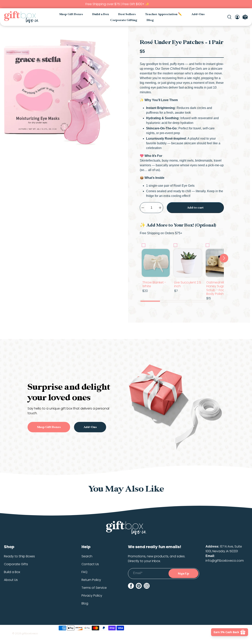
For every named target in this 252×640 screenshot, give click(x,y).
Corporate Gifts (16, 564)
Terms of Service (94, 587)
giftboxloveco (30, 633)
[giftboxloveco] (21, 17)
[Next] (224, 258)
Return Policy (91, 580)
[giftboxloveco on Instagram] (147, 586)
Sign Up (183, 573)
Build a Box (100, 14)
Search (87, 556)
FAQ (84, 572)
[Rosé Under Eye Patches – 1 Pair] (57, 93)
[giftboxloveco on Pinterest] (139, 586)
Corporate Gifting (123, 20)
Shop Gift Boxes (71, 14)
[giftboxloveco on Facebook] (131, 586)
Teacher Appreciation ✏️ (163, 14)
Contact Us (90, 564)
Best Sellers (127, 14)
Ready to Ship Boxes (19, 556)
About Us (11, 580)
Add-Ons (198, 14)
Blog (150, 20)
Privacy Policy (92, 595)
